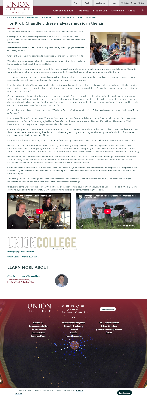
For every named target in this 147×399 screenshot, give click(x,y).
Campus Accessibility (38, 326)
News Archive (32, 17)
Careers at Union (38, 336)
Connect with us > (108, 309)
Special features (26, 251)
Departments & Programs (73, 322)
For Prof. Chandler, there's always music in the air (76, 17)
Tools (114, 3)
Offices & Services (109, 326)
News (133, 3)
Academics (83, 10)
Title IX (109, 333)
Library (73, 333)
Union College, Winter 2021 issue (23, 256)
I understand (124, 393)
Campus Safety (38, 333)
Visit (76, 3)
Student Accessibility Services (109, 329)
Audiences (100, 3)
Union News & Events (15, 17)
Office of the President (109, 322)
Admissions (38, 322)
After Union (117, 10)
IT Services (73, 329)
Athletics (125, 3)
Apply (87, 3)
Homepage (12, 251)
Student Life (100, 10)
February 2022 (47, 17)
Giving (141, 3)
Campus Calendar (38, 329)
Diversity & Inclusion (73, 326)
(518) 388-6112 (79, 312)
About (131, 10)
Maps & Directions (74, 336)
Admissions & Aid (63, 10)
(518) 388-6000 (73, 309)
